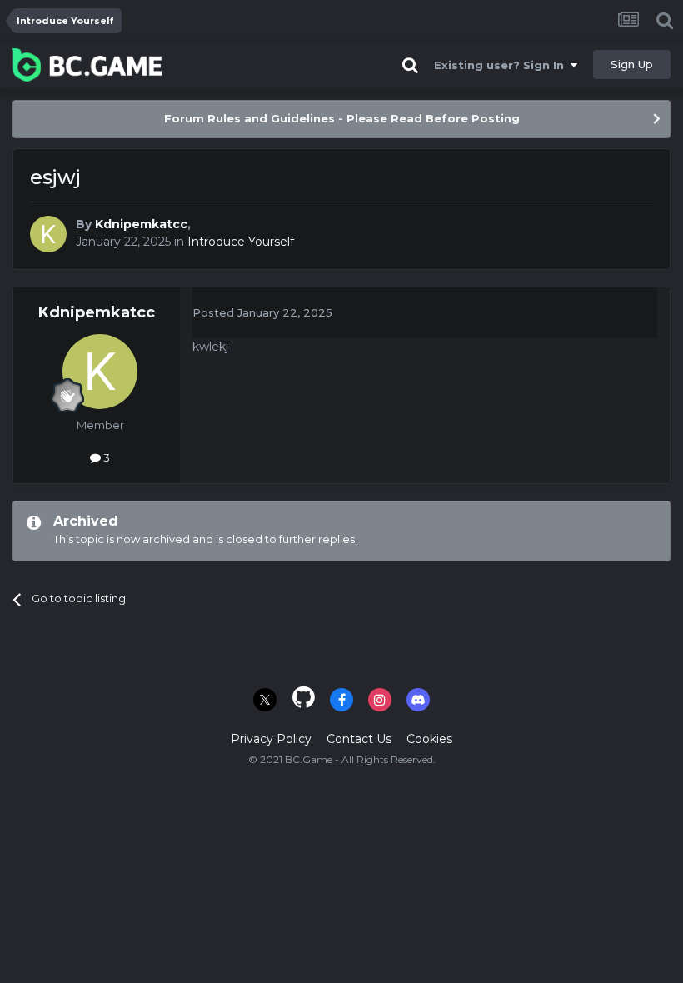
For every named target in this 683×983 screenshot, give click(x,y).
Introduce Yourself (240, 241)
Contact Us (359, 738)
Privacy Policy (271, 738)
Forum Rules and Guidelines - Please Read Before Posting (342, 118)
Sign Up (632, 64)
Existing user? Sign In (502, 65)
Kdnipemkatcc (141, 224)
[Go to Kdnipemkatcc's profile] (48, 234)
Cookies (429, 738)
